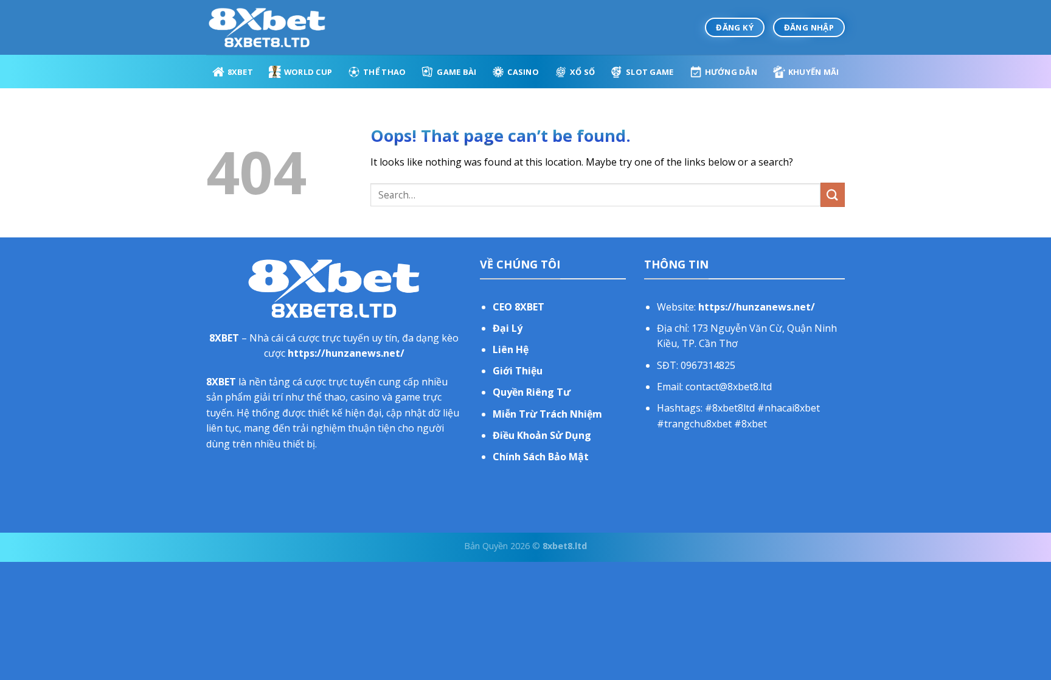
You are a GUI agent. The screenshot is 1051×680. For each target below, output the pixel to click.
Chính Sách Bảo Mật (541, 456)
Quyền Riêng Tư (532, 392)
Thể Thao (384, 71)
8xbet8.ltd (565, 546)
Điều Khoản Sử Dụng (542, 435)
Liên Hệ (511, 349)
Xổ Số (582, 71)
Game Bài (456, 71)
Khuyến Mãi (813, 71)
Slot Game (649, 71)
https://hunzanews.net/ (346, 353)
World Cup (308, 71)
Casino (523, 71)
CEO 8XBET (518, 307)
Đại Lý (507, 328)
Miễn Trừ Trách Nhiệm (547, 414)
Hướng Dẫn (731, 71)
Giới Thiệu (518, 370)
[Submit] (832, 194)
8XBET (240, 71)
